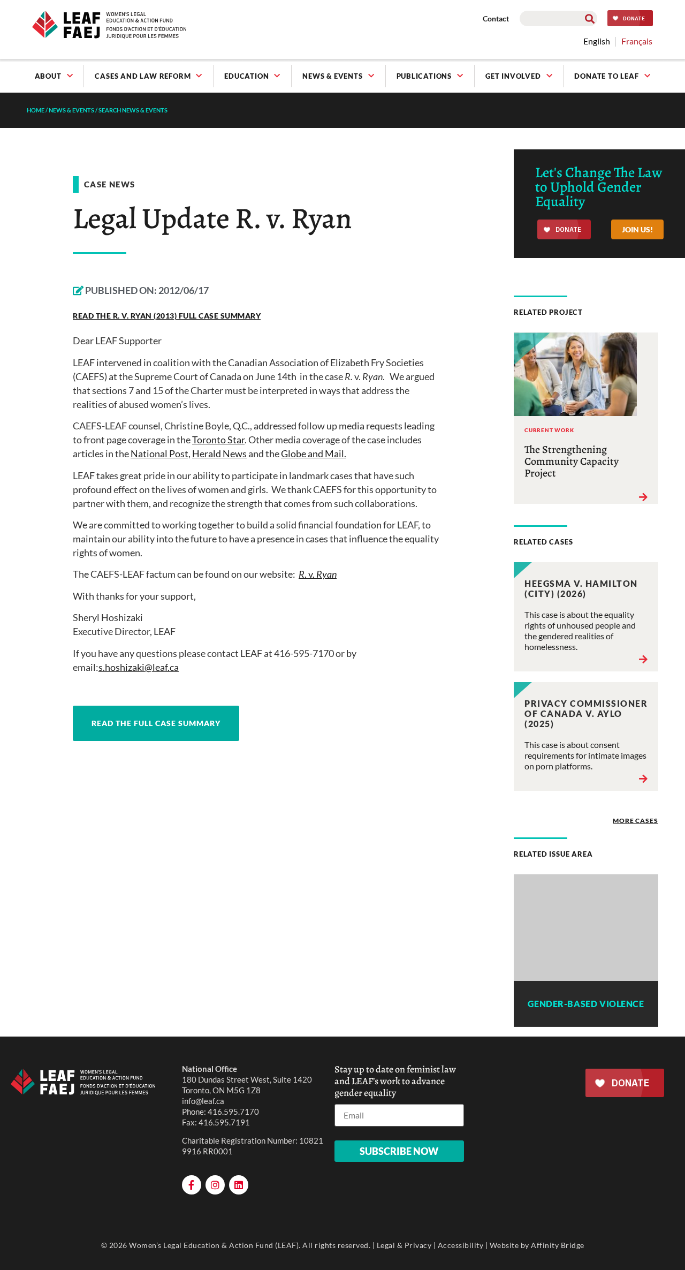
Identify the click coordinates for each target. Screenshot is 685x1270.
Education (246, 76)
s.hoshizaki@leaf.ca (138, 667)
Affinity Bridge (557, 1245)
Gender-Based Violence (586, 1004)
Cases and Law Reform (143, 76)
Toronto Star (218, 439)
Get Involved (513, 76)
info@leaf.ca (203, 1101)
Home (35, 110)
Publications (424, 76)
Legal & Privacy (404, 1245)
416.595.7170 (233, 1111)
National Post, (161, 453)
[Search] (589, 18)
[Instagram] (215, 1185)
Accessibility (461, 1245)
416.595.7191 (224, 1122)
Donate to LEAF (606, 76)
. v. (318, 574)
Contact (496, 18)
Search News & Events (133, 110)
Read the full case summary (156, 723)
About (48, 76)
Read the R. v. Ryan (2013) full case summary (167, 315)
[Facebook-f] (191, 1185)
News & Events (332, 76)
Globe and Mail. (313, 453)
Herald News (219, 453)
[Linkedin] (238, 1185)
